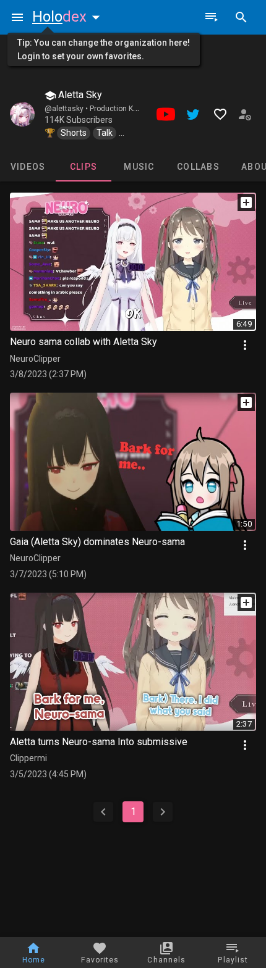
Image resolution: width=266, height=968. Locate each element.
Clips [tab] (83, 167)
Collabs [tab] (198, 167)
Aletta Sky (79, 95)
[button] (68, 16)
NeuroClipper (35, 359)
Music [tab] (139, 167)
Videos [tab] (28, 167)
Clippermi (28, 758)
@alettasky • (67, 108)
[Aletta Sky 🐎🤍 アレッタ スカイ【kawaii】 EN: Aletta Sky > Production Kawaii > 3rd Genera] (22, 114)
